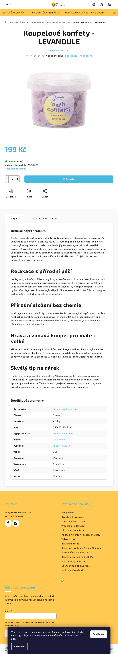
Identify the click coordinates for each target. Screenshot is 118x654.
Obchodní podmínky (72, 530)
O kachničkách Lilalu (73, 521)
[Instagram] (15, 523)
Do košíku (70, 179)
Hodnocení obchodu (72, 570)
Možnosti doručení (15, 168)
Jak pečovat (68, 512)
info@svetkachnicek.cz (18, 512)
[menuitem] (14, 12)
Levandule (59, 439)
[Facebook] (8, 523)
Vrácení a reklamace (73, 526)
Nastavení (19, 646)
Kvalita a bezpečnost (73, 517)
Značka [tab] (43, 218)
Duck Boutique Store (73, 561)
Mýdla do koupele (63, 433)
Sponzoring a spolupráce (75, 566)
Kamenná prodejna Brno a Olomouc (81, 548)
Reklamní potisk (70, 543)
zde (13, 639)
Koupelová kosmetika (66, 409)
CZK (6, 4)
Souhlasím (98, 634)
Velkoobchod (68, 539)
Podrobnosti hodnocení (78, 56)
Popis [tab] (14, 218)
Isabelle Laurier (59, 50)
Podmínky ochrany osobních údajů (80, 535)
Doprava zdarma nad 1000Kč (77, 557)
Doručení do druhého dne (75, 552)
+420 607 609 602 (14, 516)
